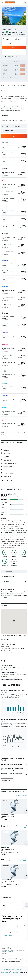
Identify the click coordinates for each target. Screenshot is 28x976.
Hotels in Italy (8, 971)
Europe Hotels (19, 969)
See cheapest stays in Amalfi (21, 826)
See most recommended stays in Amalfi (21, 859)
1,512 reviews (19, 32)
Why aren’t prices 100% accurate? (11, 961)
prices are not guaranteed (7, 951)
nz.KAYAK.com (7, 969)
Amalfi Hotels (15, 972)
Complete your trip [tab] (8, 926)
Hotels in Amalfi (8, 935)
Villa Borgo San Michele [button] (7, 814)
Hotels (13, 969)
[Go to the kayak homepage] (10, 2)
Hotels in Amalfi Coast (5, 972)
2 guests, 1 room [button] (7, 43)
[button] (2, 2)
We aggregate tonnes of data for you (12, 959)
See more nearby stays (21, 795)
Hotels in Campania (17, 971)
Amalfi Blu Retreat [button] (6, 879)
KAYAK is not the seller (8, 956)
